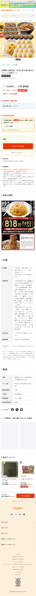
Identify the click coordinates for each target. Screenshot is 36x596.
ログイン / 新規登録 (17, 10)
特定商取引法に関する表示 (18, 559)
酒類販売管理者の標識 (18, 569)
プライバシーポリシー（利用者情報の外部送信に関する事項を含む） (18, 564)
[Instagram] (24, 514)
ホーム (2, 20)
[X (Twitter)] (16, 514)
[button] (33, 486)
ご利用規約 (18, 554)
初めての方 (4, 522)
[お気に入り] (25, 10)
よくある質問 (18, 572)
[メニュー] (33, 10)
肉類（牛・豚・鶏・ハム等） (16, 20)
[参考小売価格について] (10, 90)
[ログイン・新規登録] (28, 10)
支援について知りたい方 (8, 539)
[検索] (23, 10)
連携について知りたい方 (8, 544)
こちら (20, 175)
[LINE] (20, 514)
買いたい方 (4, 533)
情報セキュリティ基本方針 (18, 566)
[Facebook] (12, 514)
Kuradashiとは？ (31, 1)
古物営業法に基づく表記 (18, 556)
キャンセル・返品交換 (18, 561)
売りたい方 (4, 527)
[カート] (30, 10)
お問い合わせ (18, 574)
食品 (7, 20)
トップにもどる (19, 501)
